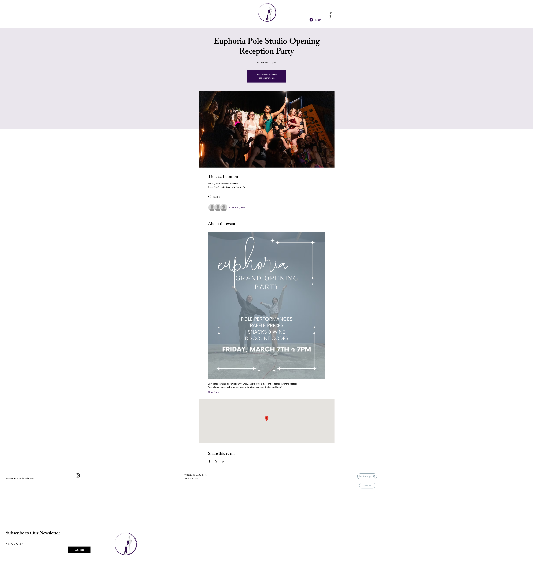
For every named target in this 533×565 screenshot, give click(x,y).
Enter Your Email (13, 544)
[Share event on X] (216, 461)
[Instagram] (78, 475)
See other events (267, 77)
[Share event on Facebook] (209, 461)
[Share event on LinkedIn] (223, 461)
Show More (213, 392)
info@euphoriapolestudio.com (20, 478)
